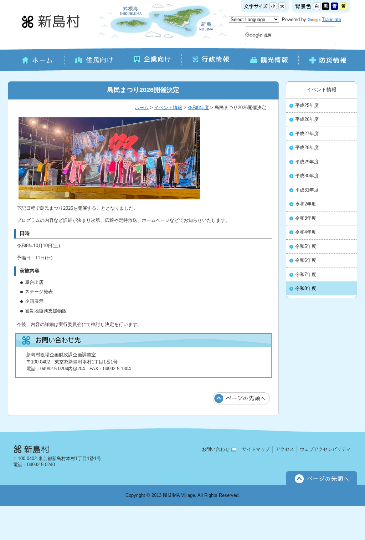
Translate (331, 19)
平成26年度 (307, 119)
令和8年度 (198, 107)
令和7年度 (305, 274)
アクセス (285, 449)
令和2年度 (305, 204)
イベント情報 (168, 107)
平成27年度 (307, 133)
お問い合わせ (216, 449)
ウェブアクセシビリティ (325, 449)
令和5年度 (305, 246)
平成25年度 (307, 105)
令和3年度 (305, 218)
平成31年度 (307, 190)
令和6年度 (305, 260)
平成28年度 (307, 147)
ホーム (142, 107)
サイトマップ (256, 449)
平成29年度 (307, 161)
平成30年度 (307, 175)
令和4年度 (305, 232)
